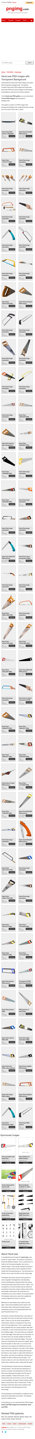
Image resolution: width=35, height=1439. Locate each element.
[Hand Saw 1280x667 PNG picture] (25, 432)
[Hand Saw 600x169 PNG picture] (25, 659)
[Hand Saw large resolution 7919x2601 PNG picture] (25, 603)
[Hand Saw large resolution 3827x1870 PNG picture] (8, 178)
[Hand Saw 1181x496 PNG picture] (25, 942)
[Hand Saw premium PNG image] (25, 291)
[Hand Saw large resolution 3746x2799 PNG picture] (25, 376)
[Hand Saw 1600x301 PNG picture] (8, 744)
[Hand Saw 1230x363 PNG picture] (25, 744)
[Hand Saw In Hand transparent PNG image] (25, 688)
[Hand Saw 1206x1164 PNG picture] (8, 885)
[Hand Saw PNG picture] (25, 1112)
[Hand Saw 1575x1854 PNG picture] (25, 631)
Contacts (30, 1423)
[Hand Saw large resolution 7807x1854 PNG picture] (8, 517)
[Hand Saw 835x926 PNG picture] (25, 801)
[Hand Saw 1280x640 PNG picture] (25, 404)
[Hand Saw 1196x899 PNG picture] (8, 461)
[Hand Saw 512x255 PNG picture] (25, 121)
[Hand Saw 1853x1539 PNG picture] (8, 291)
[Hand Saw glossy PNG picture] (8, 971)
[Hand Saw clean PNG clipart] (8, 1084)
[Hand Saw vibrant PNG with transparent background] (8, 1027)
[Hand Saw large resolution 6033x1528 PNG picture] (25, 263)
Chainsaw (10, 1416)
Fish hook (18, 1419)
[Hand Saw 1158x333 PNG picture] (8, 801)
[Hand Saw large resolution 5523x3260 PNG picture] (8, 263)
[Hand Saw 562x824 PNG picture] (25, 829)
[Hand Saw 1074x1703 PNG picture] (8, 631)
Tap (6, 1416)
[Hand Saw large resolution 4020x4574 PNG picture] (25, 234)
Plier (2, 1416)
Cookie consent (22, 1423)
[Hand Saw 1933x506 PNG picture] (8, 489)
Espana (14, 2)
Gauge (27, 1416)
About (3, 20)
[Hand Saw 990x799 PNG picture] (8, 546)
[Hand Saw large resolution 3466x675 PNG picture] (8, 829)
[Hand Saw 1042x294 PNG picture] (8, 659)
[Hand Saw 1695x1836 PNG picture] (8, 602)
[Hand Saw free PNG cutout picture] (8, 1056)
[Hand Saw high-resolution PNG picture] (25, 1027)
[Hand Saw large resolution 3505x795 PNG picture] (25, 885)
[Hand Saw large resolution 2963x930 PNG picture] (8, 688)
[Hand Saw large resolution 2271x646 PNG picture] (25, 489)
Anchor (8, 1419)
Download (11, 136)
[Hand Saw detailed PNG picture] (25, 1084)
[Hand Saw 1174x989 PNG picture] (25, 772)
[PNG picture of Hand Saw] (25, 999)
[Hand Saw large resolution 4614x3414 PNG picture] (25, 320)
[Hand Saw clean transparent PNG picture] (25, 546)
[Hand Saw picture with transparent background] (8, 433)
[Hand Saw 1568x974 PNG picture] (8, 716)
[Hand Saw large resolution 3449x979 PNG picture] (25, 857)
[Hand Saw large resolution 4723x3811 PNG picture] (8, 234)
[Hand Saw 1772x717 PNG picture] (8, 149)
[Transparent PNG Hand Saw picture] (25, 970)
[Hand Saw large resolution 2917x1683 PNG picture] (25, 206)
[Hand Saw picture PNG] (8, 999)
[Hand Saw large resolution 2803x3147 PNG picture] (8, 347)
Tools (24, 20)
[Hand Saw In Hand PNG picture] (8, 773)
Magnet (22, 1416)
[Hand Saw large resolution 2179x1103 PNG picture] (25, 461)
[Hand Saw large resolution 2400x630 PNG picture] (25, 150)
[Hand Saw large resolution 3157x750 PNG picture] (8, 404)
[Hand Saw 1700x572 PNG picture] (8, 942)
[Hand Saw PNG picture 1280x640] (8, 121)
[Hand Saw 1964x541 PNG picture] (25, 716)
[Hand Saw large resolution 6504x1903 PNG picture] (8, 574)
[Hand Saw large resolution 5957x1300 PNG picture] (25, 574)
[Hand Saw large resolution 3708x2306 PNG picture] (8, 376)
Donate (10, 20)
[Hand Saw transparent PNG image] (8, 1112)
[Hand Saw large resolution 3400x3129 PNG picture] (8, 320)
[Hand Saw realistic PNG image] (25, 1055)
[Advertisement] (17, 40)
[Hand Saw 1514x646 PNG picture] (25, 914)
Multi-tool (16, 1416)
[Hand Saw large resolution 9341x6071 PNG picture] (8, 206)
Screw (13, 1419)
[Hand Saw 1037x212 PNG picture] (8, 914)
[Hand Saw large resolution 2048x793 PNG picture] (25, 517)
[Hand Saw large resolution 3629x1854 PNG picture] (25, 178)
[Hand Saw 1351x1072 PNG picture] (8, 857)
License (17, 20)
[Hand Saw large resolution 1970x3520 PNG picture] (25, 348)
